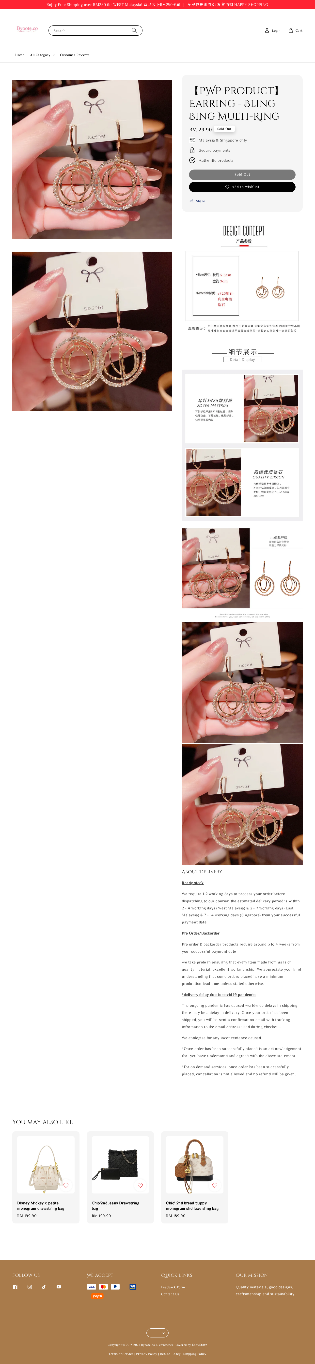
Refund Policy (170, 1353)
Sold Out (242, 174)
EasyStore (199, 1344)
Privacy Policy (146, 1353)
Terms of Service (121, 1353)
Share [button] (200, 201)
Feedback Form (173, 1287)
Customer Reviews (75, 55)
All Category (40, 55)
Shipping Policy (194, 1353)
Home (19, 55)
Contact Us (170, 1294)
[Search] (134, 30)
